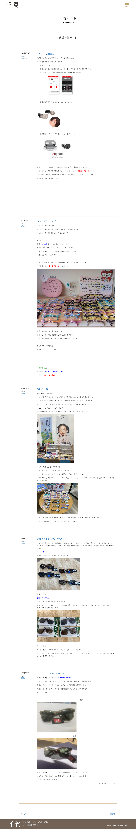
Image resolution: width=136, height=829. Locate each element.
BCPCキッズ (42, 389)
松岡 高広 (24, 58)
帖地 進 (23, 226)
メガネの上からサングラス (49, 539)
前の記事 (24, 814)
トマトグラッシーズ (46, 222)
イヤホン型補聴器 (45, 54)
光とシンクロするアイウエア (50, 674)
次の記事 (112, 814)
